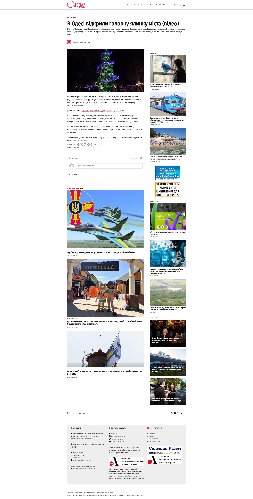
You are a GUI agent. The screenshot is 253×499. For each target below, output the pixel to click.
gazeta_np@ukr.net (117, 442)
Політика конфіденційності (74, 492)
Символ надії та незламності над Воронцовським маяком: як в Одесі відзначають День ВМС (104, 372)
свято (78, 147)
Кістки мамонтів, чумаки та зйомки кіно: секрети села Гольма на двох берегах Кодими (168, 309)
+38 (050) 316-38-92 (117, 439)
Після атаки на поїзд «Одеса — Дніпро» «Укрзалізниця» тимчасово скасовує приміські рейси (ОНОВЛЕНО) (167, 120)
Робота (151, 436)
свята (74, 147)
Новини (129, 4)
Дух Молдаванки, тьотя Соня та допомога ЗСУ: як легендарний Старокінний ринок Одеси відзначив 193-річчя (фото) (104, 322)
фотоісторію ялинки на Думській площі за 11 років (102, 110)
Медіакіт (114, 434)
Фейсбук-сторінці (80, 140)
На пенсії (152, 434)
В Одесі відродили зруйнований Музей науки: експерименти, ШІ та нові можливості (166, 340)
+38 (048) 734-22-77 (79, 458)
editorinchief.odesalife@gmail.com (84, 468)
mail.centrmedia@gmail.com (82, 460)
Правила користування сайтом (105, 492)
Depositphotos (153, 439)
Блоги (151, 4)
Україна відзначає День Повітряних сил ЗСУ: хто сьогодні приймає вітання (101, 252)
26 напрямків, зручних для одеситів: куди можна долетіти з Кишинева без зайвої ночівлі (167, 369)
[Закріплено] (184, 5)
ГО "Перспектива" (155, 441)
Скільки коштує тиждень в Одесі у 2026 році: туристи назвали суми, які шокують (166, 158)
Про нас (169, 4)
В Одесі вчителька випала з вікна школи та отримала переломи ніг (165, 85)
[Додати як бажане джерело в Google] (97, 144)
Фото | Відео (159, 4)
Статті (135, 4)
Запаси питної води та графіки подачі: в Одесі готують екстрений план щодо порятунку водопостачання (166, 271)
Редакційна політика (89, 492)
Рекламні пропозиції (118, 436)
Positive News (70, 319)
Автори (82, 413)
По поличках (144, 4)
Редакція (75, 42)
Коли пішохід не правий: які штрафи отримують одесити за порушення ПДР (166, 400)
